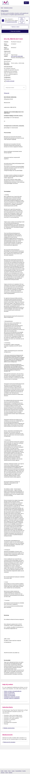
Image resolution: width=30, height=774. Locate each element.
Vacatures (2, 772)
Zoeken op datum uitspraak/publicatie (12, 691)
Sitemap (5, 770)
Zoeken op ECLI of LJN (9, 694)
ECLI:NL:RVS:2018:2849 (17, 56)
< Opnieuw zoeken (15, 26)
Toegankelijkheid (18, 770)
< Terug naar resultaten (15, 31)
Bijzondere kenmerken (6, 64)
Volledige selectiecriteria (8, 728)
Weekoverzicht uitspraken (9, 742)
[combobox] (15, 88)
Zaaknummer (7, 51)
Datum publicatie (6, 48)
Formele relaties (6, 55)
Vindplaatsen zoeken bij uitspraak (12, 696)
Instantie (6, 41)
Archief (6, 772)
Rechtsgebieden (8, 59)
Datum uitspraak (6, 44)
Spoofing (24, 770)
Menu (26, 2)
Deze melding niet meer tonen (22, 20)
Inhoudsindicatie (8, 66)
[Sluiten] (27, 20)
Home (2, 7)
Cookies (13, 770)
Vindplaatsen (7, 77)
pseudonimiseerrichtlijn (11, 21)
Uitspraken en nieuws (8, 7)
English (2, 770)
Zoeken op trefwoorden (9, 692)
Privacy (9, 770)
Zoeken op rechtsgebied (9, 695)
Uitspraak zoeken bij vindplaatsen (12, 698)
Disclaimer (10, 772)
